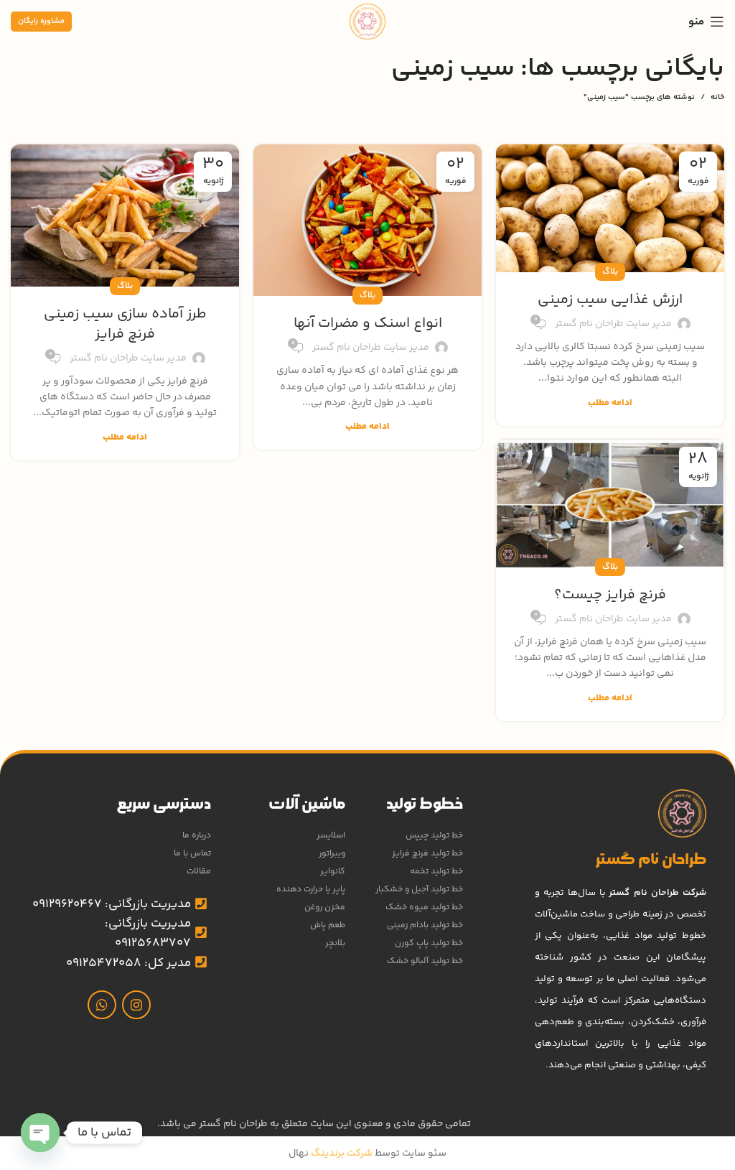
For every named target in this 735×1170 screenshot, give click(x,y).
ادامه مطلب (610, 403)
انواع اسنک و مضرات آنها (368, 323)
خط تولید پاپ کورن (428, 943)
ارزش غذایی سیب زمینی (610, 300)
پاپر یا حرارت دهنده (310, 889)
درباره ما (196, 835)
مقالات (199, 871)
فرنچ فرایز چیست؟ (610, 595)
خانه (717, 97)
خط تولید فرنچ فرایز (427, 853)
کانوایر (332, 871)
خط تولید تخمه (436, 871)
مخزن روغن (324, 907)
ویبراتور (332, 853)
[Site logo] (367, 21)
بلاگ (610, 272)
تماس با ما (192, 853)
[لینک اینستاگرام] (136, 1004)
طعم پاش (327, 925)
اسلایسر (331, 835)
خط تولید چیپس (434, 835)
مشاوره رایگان (41, 21)
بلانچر (335, 943)
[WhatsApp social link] (102, 1004)
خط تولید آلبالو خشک (424, 961)
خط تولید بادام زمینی (424, 925)
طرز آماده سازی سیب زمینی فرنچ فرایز (125, 324)
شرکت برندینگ (341, 1153)
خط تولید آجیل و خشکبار (418, 889)
